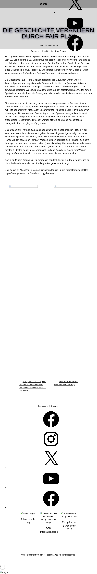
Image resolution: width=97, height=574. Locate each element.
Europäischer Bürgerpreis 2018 (69, 526)
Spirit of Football (45, 555)
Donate (43, 4)
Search (93, 12)
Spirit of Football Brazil (37, 543)
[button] (48, 572)
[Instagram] (51, 448)
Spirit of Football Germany (60, 543)
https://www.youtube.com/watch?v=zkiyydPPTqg (29, 173)
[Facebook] (75, 52)
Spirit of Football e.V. (12, 12)
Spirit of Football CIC (48, 543)
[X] (75, 12)
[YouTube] (75, 32)
